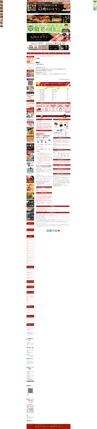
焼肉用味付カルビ (30, 278)
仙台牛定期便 (30, 289)
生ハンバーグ (30, 294)
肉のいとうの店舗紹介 (30, 351)
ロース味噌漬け (30, 296)
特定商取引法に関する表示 (54, 426)
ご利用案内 (50, 12)
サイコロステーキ (30, 263)
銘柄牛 (40, 67)
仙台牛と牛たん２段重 (30, 329)
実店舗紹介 (55, 12)
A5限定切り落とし (31, 258)
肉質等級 (37, 74)
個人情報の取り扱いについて (45, 426)
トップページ (31, 12)
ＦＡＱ (64, 12)
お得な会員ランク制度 (30, 353)
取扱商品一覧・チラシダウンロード (30, 333)
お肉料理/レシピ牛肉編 (30, 374)
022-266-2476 (57, 209)
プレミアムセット (30, 321)
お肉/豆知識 (29, 378)
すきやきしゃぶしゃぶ (30, 253)
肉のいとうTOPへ (37, 426)
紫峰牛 (52, 55)
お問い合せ (68, 12)
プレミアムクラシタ (30, 241)
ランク (48, 74)
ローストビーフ (30, 255)
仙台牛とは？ (29, 361)
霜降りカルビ (30, 250)
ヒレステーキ (30, 246)
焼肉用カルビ (30, 272)
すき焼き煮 (30, 238)
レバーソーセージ (30, 303)
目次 (36, 77)
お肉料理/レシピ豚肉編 (30, 376)
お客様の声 (36, 12)
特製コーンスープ (30, 313)
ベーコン (29, 300)
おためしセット (30, 318)
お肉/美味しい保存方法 (30, 372)
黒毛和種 (50, 70)
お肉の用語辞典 (30, 379)
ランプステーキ (30, 248)
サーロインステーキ (30, 244)
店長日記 (28, 354)
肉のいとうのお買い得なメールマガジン (31, 401)
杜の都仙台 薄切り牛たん (31, 233)
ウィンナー (30, 298)
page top (68, 81)
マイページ (46, 12)
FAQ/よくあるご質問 (30, 344)
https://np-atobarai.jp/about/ (40, 183)
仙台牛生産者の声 (30, 362)
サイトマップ (60, 12)
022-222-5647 (51, 209)
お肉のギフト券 (30, 283)
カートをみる (41, 12)
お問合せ (46, 191)
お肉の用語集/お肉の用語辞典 (45, 55)
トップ (37, 55)
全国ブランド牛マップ (30, 364)
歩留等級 (44, 74)
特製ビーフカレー (30, 310)
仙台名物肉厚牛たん (30, 226)
